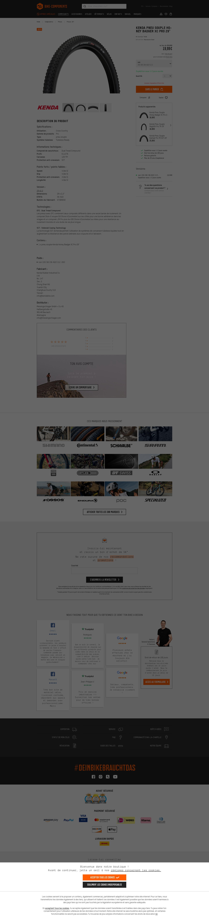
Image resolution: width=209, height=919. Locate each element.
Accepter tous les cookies (102, 877)
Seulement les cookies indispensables (104, 884)
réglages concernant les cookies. (136, 870)
